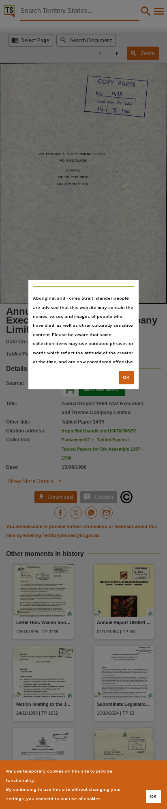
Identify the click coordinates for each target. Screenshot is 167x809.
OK (126, 377)
